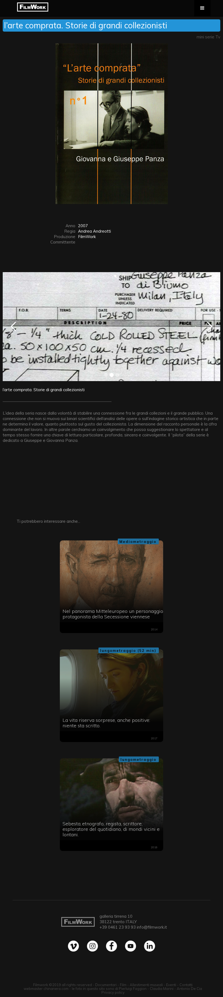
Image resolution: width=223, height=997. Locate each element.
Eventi (171, 985)
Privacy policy (113, 992)
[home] (33, 7)
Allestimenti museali (146, 985)
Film (123, 985)
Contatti (186, 985)
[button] (202, 8)
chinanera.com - (58, 988)
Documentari (106, 985)
